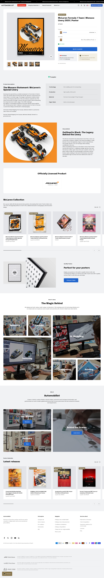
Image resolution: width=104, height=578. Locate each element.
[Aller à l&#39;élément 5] (31, 64)
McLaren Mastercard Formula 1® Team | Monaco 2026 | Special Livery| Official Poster (14, 238)
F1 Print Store (21, 5)
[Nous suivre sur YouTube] (15, 538)
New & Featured (46, 5)
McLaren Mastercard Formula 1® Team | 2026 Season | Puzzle (64, 237)
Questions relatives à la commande (86, 525)
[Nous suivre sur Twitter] (8, 538)
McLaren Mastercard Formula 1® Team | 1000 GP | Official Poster (39, 237)
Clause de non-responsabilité (62, 529)
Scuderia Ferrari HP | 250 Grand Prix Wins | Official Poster (63, 492)
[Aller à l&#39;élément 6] (37, 64)
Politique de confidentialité (62, 519)
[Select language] (88, 5)
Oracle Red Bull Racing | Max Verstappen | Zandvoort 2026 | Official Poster (14, 493)
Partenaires (41, 527)
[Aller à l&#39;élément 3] (20, 64)
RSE (39, 529)
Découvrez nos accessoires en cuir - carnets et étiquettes (42, 1)
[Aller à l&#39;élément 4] (26, 64)
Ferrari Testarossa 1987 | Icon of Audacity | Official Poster (88, 492)
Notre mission (41, 522)
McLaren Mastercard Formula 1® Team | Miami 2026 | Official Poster (88, 238)
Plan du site (58, 531)
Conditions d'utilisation (60, 524)
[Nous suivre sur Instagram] (12, 538)
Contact (82, 528)
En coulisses (41, 524)
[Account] (81, 5)
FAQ (81, 531)
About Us (56, 5)
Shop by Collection (33, 5)
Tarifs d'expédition (84, 522)
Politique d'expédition (60, 527)
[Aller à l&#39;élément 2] (14, 64)
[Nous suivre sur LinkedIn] (19, 538)
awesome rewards (86, 59)
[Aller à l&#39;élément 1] (9, 64)
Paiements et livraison (85, 519)
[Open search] (78, 5)
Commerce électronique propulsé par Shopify (23, 543)
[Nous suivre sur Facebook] (4, 538)
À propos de (41, 519)
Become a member (97, 5)
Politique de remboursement (62, 522)
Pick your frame (71, 280)
